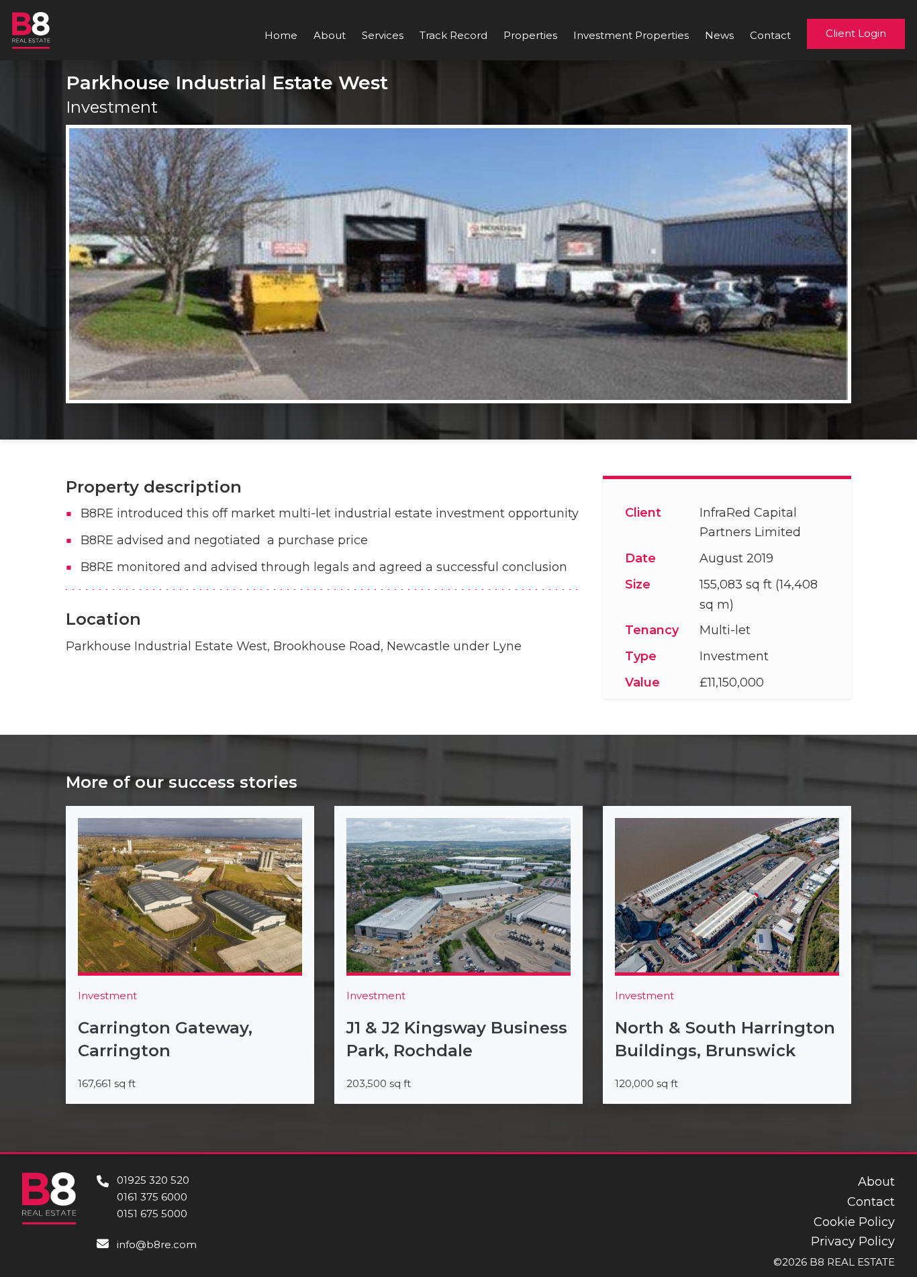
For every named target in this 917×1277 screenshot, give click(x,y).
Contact (770, 35)
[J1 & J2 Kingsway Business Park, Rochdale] (458, 955)
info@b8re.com (157, 1244)
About (329, 35)
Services (382, 35)
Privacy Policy (853, 1241)
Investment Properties (631, 35)
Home (280, 35)
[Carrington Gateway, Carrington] (190, 955)
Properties (530, 35)
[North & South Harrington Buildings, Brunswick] (727, 955)
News (719, 35)
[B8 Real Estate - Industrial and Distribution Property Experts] (31, 29)
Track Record (453, 35)
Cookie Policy (854, 1222)
